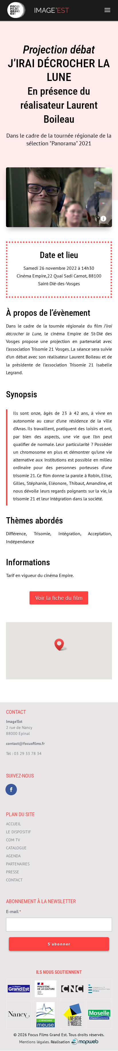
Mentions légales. (34, 1041)
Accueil (13, 823)
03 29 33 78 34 (28, 753)
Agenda (13, 855)
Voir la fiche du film (58, 598)
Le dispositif (18, 831)
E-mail (13, 911)
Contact (14, 880)
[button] (61, 644)
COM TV (13, 839)
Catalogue (16, 847)
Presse (12, 871)
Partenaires (18, 863)
